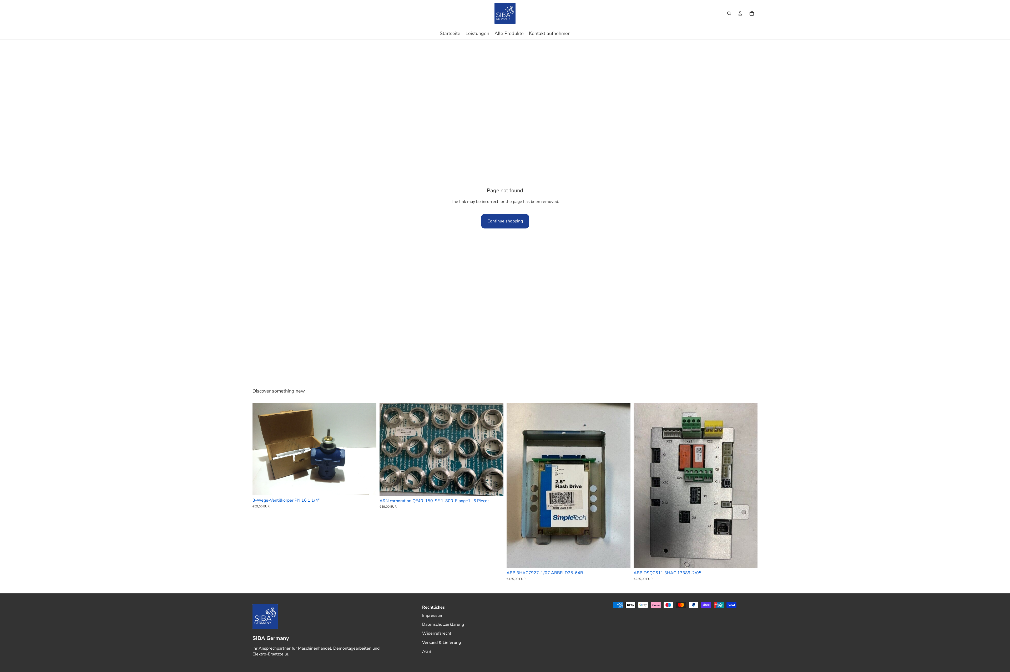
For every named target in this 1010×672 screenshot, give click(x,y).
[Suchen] (729, 13)
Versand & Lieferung (441, 642)
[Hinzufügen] (368, 487)
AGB (426, 651)
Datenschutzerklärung (443, 624)
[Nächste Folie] (368, 449)
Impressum (432, 615)
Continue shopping (505, 221)
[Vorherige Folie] (260, 449)
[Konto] (740, 13)
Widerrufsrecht (436, 634)
